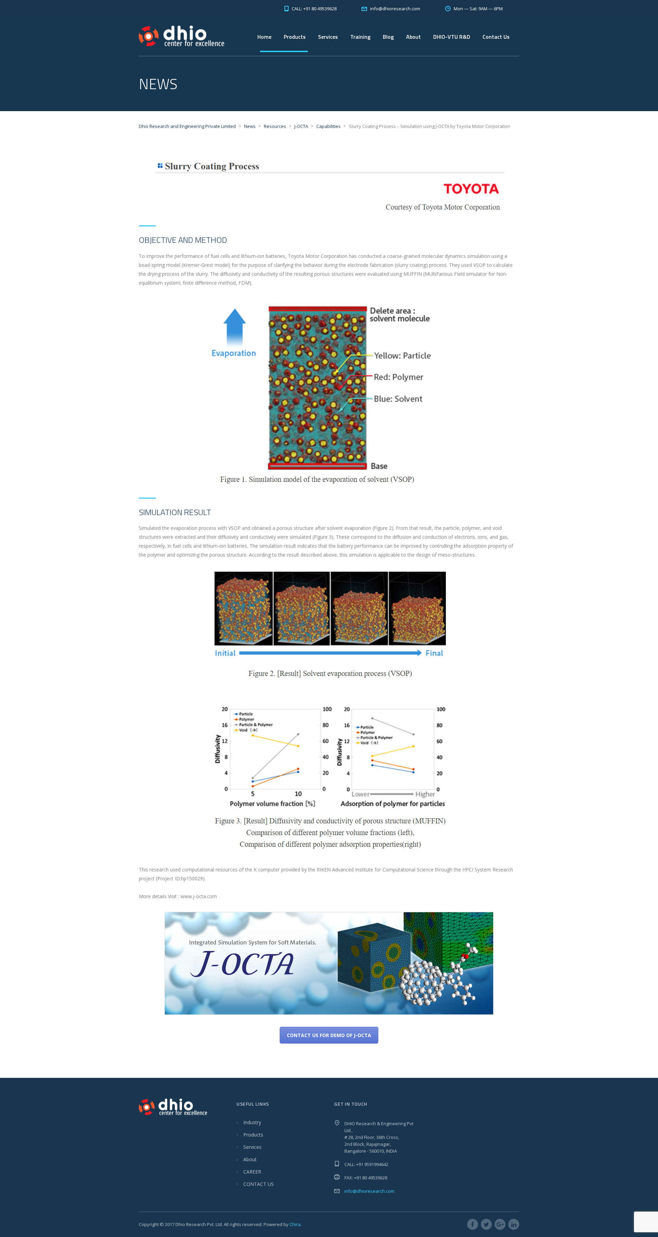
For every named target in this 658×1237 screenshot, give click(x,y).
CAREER (252, 1171)
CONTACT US (258, 1184)
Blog (388, 37)
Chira (295, 1224)
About (250, 1159)
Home (264, 37)
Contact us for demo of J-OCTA (329, 1035)
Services (328, 37)
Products (253, 1134)
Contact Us (496, 37)
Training (360, 37)
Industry (252, 1122)
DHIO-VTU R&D (451, 37)
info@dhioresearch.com (369, 1191)
